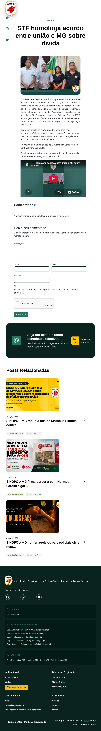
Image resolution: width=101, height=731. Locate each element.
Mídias (55, 710)
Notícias (55, 701)
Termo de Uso (15, 722)
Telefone (17, 275)
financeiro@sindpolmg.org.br (33, 640)
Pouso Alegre (58, 686)
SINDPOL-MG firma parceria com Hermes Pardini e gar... (37, 484)
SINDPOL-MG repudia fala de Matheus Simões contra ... (41, 423)
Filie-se (75, 341)
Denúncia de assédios (14, 705)
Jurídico (8, 701)
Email (54, 264)
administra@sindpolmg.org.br (37, 630)
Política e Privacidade (35, 722)
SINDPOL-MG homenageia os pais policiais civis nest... (42, 545)
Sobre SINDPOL (11, 677)
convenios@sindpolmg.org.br (34, 633)
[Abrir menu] (92, 6)
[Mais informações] (84, 420)
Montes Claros (58, 682)
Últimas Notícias (34, 433)
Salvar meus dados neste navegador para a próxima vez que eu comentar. (46, 291)
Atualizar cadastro (85, 340)
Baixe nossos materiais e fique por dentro (23, 710)
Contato (8, 682)
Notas (54, 705)
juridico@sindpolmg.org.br (30, 637)
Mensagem (19, 243)
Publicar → (21, 314)
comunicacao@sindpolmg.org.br (38, 644)
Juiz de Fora (57, 677)
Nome (16, 264)
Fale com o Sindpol (17, 687)
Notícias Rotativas (15, 433)
